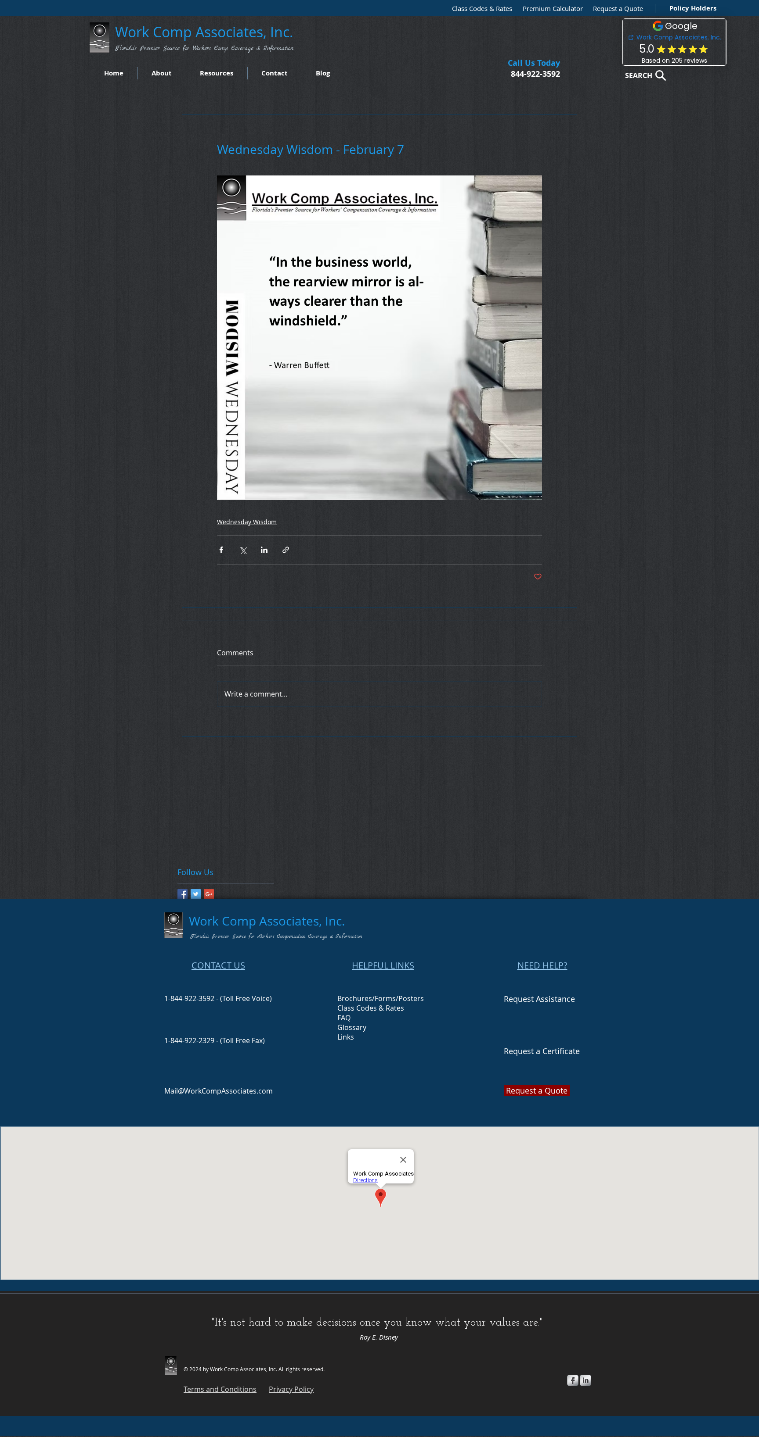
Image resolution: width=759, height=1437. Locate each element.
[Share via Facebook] (221, 550)
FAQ (344, 1017)
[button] (616, 8)
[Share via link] (286, 550)
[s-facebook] (572, 1380)
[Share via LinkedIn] (264, 550)
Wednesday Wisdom (247, 522)
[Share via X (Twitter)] (243, 550)
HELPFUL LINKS (383, 965)
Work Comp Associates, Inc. (206, 31)
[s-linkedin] (585, 1380)
